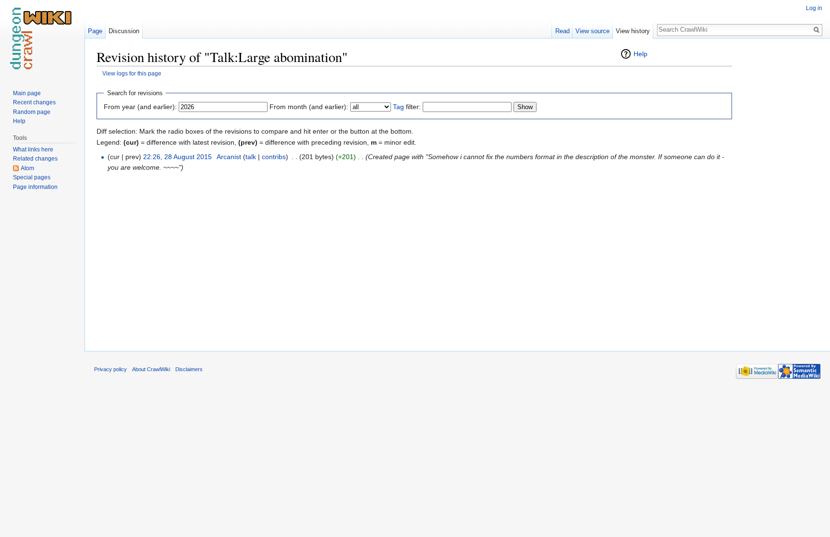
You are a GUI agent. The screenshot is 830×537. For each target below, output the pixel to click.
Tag (398, 107)
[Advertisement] (780, 192)
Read (562, 31)
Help (640, 54)
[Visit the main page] (42, 38)
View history (633, 31)
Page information (35, 187)
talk (250, 157)
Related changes (35, 158)
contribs (274, 157)
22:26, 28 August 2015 (177, 157)
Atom (27, 168)
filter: (407, 107)
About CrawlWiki (151, 369)
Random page (31, 112)
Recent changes (34, 102)
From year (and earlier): (140, 107)
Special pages (31, 177)
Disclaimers (189, 369)
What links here (33, 149)
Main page (27, 93)
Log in (814, 8)
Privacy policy (110, 369)
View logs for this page (131, 73)
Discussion (124, 31)
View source (592, 31)
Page (95, 31)
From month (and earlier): (308, 107)
